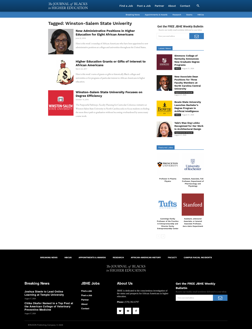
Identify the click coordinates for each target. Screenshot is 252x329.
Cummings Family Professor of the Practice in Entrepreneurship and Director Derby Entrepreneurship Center (167, 224)
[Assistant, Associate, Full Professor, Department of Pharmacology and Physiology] (193, 164)
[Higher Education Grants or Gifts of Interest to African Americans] (61, 72)
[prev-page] (158, 236)
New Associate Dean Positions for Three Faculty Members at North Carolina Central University (187, 82)
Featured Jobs (165, 147)
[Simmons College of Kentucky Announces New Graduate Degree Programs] (164, 62)
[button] (198, 6)
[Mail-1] (128, 311)
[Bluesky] (120, 311)
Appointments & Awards (183, 92)
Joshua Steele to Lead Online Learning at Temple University (44, 293)
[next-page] (163, 236)
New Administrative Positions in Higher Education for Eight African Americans (105, 32)
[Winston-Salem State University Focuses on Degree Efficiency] (61, 103)
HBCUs (177, 68)
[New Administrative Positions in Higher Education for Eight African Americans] (61, 41)
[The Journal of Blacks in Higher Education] (68, 5)
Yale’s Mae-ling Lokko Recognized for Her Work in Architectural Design (188, 125)
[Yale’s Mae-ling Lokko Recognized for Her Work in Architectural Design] (164, 129)
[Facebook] (136, 311)
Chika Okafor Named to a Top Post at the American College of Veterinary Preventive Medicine (48, 306)
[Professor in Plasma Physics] (168, 164)
